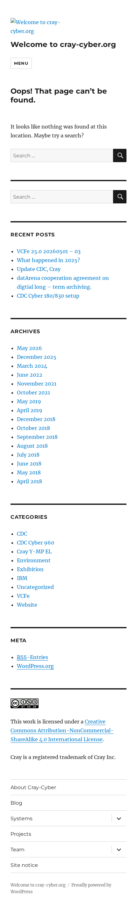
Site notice (24, 865)
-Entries (32, 657)
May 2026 (29, 348)
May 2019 (29, 401)
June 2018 (29, 463)
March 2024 (32, 366)
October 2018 (33, 428)
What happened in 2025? (48, 260)
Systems (21, 818)
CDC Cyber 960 (35, 542)
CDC (22, 534)
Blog (16, 803)
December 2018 (36, 419)
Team (18, 850)
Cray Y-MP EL (34, 551)
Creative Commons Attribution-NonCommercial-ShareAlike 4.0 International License (62, 730)
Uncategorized (35, 587)
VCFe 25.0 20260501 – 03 (49, 251)
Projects (21, 834)
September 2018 (37, 437)
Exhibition (30, 569)
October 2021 (33, 392)
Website (27, 605)
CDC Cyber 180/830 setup (48, 296)
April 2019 (29, 410)
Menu (21, 63)
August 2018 (32, 446)
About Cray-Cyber (33, 787)
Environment (34, 560)
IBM (22, 578)
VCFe (23, 596)
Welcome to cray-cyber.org (63, 44)
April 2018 (29, 481)
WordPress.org (35, 666)
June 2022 (29, 375)
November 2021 (36, 383)
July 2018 (28, 455)
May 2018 (29, 472)
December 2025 (36, 357)
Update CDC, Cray (39, 269)
